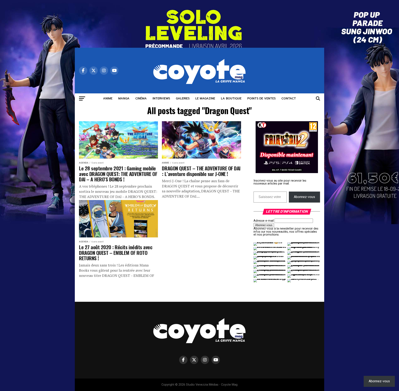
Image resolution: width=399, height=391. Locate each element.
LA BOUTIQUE (231, 98)
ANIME (107, 98)
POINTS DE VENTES (261, 98)
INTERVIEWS (161, 98)
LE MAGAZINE (205, 98)
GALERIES (183, 98)
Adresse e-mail (264, 220)
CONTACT (288, 98)
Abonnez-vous (304, 197)
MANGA (123, 98)
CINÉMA (141, 98)
